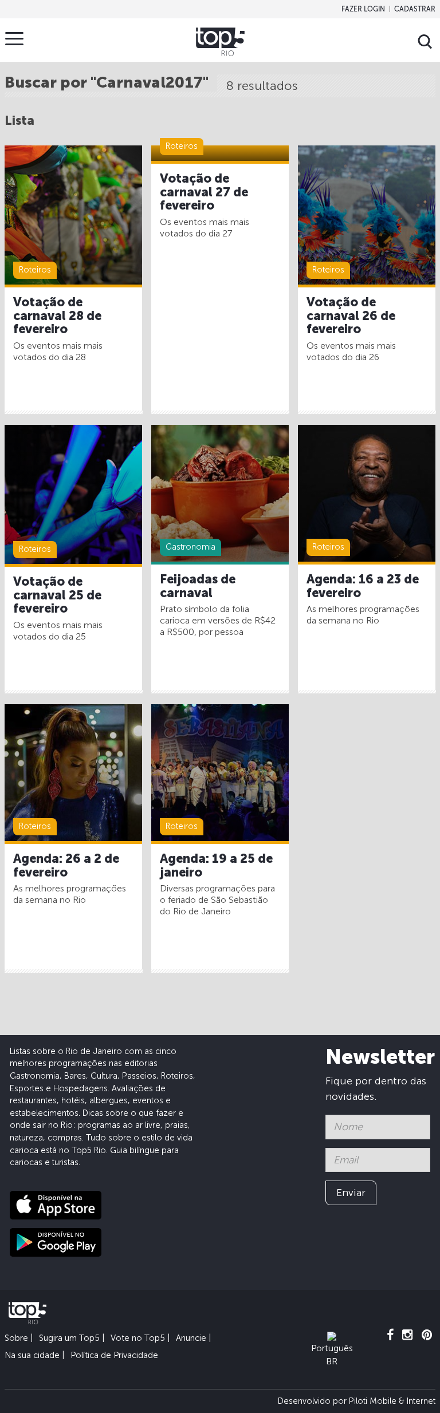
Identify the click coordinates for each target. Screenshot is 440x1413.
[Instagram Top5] (407, 1335)
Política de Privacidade (114, 1355)
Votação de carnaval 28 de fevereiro (57, 316)
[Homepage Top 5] (220, 41)
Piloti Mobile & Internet (392, 1401)
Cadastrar (414, 9)
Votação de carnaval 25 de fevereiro (57, 595)
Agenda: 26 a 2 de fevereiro (66, 865)
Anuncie (191, 1338)
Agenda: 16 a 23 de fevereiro (363, 586)
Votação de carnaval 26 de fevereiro (351, 316)
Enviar (351, 1192)
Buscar (425, 42)
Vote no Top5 (138, 1338)
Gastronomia (190, 547)
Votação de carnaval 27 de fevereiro (204, 192)
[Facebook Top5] (390, 1335)
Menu (14, 38)
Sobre (16, 1338)
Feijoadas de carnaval (197, 586)
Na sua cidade (32, 1355)
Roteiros (35, 270)
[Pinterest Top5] (427, 1335)
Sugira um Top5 (69, 1338)
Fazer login (363, 9)
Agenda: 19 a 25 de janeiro (216, 865)
